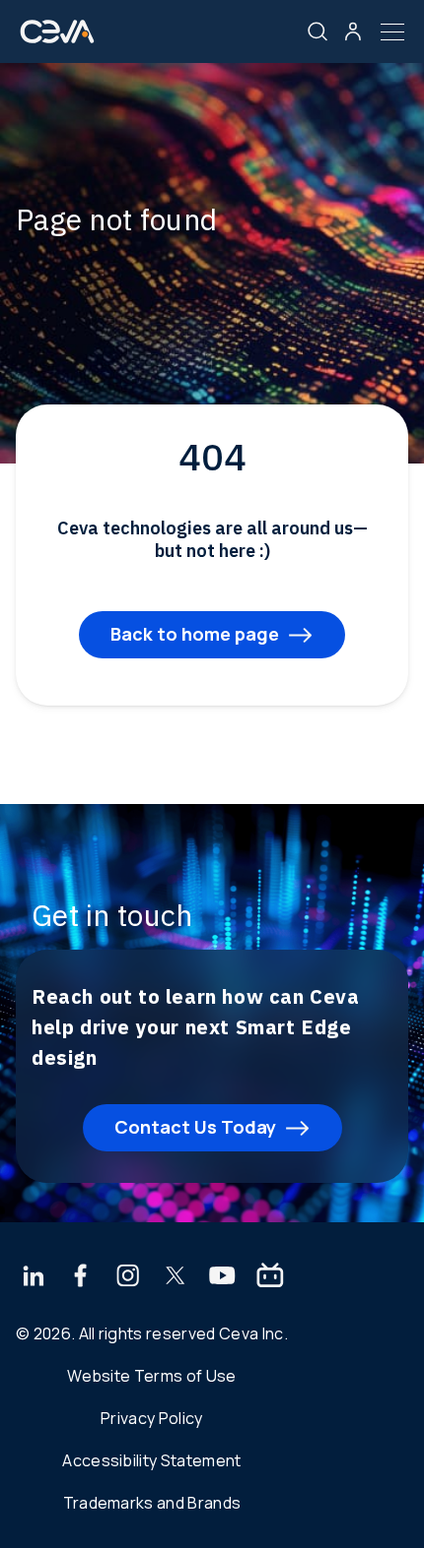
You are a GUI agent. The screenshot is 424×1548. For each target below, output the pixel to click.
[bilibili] (270, 1277)
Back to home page (194, 634)
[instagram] (128, 1277)
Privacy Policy (151, 1418)
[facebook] (81, 1277)
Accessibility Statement (151, 1460)
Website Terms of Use (151, 1376)
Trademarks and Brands (152, 1503)
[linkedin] (33, 1277)
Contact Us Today (195, 1127)
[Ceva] (57, 39)
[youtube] (222, 1277)
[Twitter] (175, 1277)
